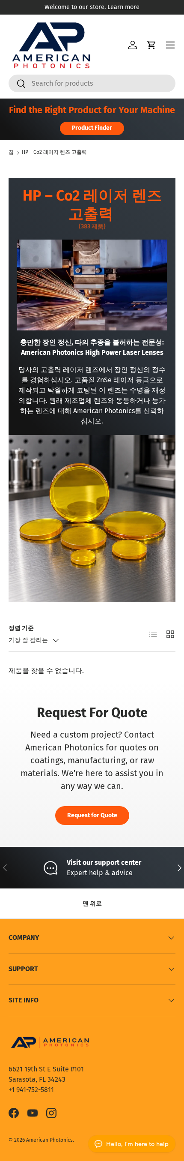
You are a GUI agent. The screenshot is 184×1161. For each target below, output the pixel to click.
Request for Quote (92, 815)
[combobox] (92, 83)
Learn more (123, 7)
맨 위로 (92, 903)
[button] (151, 45)
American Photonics (49, 1140)
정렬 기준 (21, 628)
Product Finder (92, 128)
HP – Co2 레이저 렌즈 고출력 (54, 152)
